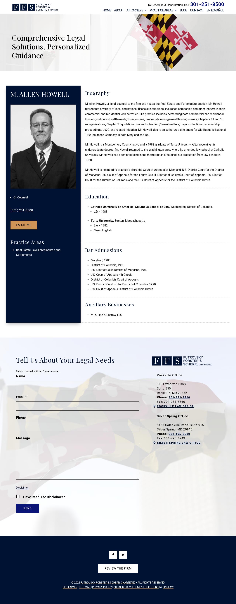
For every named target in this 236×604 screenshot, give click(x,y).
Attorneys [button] (134, 10)
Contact (197, 10)
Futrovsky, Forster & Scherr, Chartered (108, 582)
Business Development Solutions (136, 587)
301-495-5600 (179, 433)
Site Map (85, 587)
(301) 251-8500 (22, 210)
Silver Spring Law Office (179, 442)
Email (21, 397)
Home (107, 10)
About (119, 10)
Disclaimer (22, 487)
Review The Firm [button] (118, 568)
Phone (21, 417)
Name (20, 376)
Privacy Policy (102, 587)
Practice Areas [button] (161, 10)
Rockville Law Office (175, 406)
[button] (232, 577)
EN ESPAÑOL (215, 10)
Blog (183, 10)
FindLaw (168, 587)
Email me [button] (23, 225)
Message (23, 438)
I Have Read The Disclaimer (43, 497)
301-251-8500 (207, 4)
